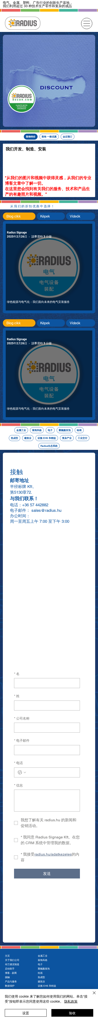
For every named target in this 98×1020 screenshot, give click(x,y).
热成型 (41, 977)
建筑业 (41, 981)
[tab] (19, 216)
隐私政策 (71, 1001)
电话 (18, 763)
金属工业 (42, 955)
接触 (7, 977)
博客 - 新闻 (11, 972)
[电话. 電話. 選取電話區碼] (22, 772)
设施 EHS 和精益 (47, 985)
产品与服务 (11, 981)
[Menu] (86, 23)
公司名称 (21, 718)
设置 (25, 1012)
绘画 (40, 972)
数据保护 (10, 985)
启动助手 (10, 968)
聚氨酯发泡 (44, 968)
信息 (18, 785)
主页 (7, 955)
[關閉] (91, 995)
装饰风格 (42, 960)
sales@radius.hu (46, 510)
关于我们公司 (12, 960)
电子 (40, 964)
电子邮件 (21, 740)
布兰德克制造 (12, 964)
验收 (72, 1012)
